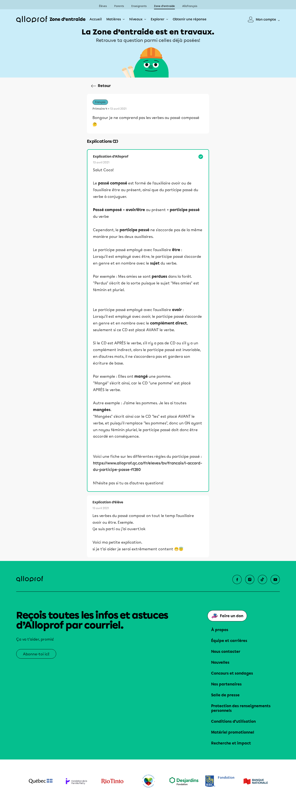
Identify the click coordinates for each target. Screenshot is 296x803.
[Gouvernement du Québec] (40, 781)
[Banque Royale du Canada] (219, 781)
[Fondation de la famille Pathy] (76, 781)
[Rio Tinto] (112, 781)
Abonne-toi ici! (36, 654)
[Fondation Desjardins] (184, 781)
